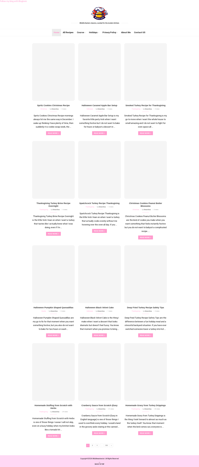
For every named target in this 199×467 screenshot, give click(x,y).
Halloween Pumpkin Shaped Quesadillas (53, 307)
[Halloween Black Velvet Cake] (99, 274)
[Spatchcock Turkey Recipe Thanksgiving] (99, 170)
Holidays (93, 32)
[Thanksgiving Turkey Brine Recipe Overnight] (53, 170)
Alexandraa (55, 109)
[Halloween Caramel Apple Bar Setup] (99, 72)
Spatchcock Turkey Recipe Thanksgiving (99, 203)
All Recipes (68, 32)
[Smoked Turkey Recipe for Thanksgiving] (145, 72)
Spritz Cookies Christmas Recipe (53, 105)
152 (106, 445)
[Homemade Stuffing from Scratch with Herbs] (53, 372)
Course (80, 32)
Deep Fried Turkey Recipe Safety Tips (145, 307)
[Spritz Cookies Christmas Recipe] (53, 72)
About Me (126, 32)
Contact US (139, 32)
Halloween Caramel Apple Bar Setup (99, 105)
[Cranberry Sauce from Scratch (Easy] (99, 372)
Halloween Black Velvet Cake (99, 307)
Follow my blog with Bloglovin (13, 1)
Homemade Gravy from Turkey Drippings (145, 405)
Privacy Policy (109, 32)
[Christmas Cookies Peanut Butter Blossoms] (145, 170)
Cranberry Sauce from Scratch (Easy (99, 405)
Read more (53, 133)
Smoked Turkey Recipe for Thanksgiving (145, 105)
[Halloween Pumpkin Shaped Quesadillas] (53, 274)
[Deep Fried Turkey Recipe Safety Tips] (145, 274)
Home (56, 32)
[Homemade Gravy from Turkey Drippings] (145, 372)
